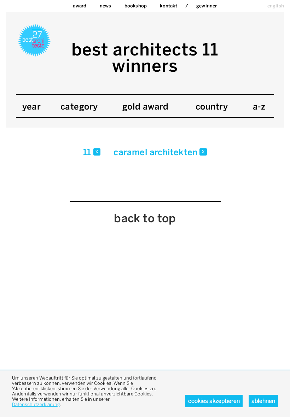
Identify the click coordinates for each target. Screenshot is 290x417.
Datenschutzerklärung (36, 404)
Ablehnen (263, 401)
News (105, 5)
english (275, 5)
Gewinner (206, 5)
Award (79, 5)
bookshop (135, 5)
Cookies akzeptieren (214, 401)
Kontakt (168, 5)
